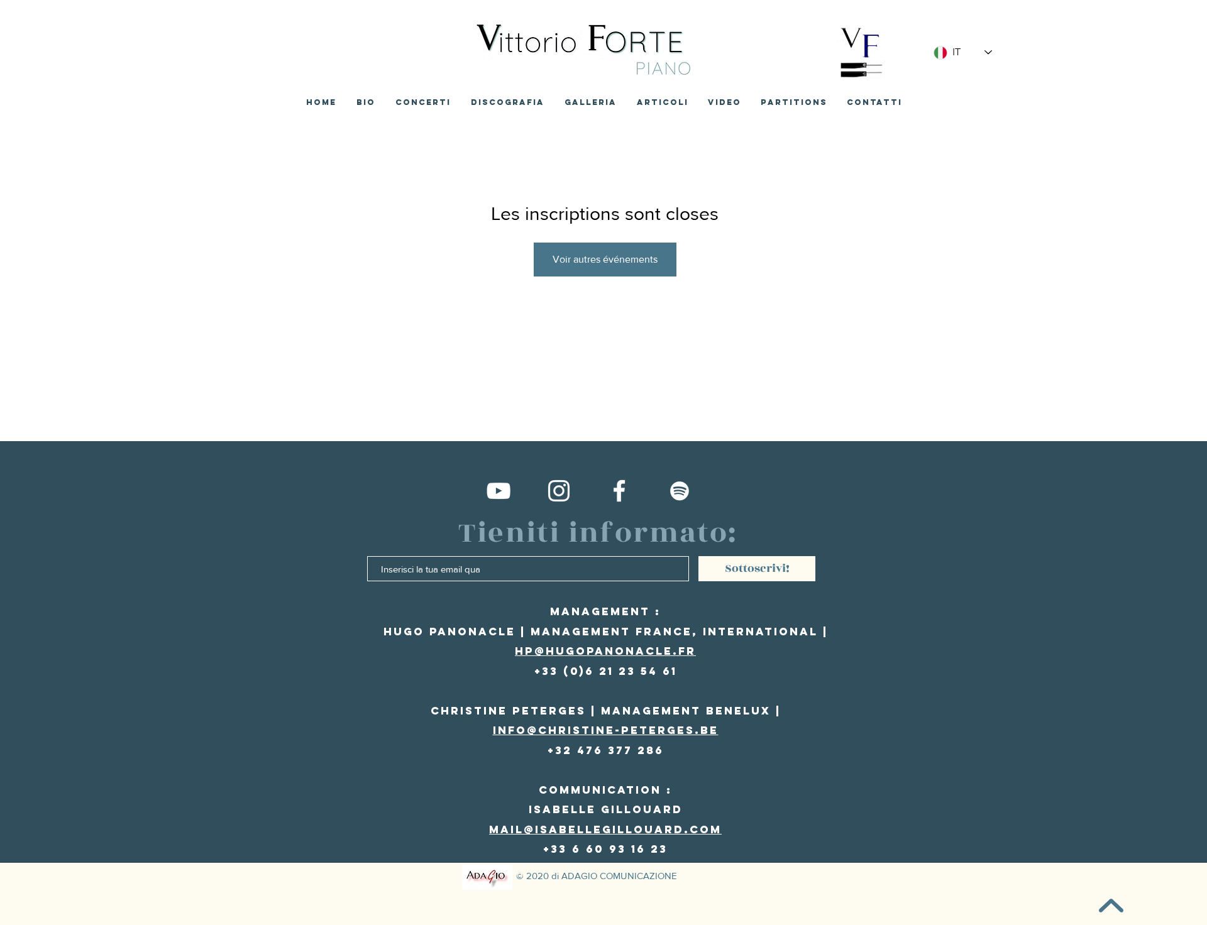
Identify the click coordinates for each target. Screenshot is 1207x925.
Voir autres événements (605, 259)
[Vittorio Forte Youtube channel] (498, 490)
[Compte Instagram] (558, 490)
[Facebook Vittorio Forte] (619, 490)
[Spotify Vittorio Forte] (679, 490)
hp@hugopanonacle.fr (605, 651)
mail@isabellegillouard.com (605, 829)
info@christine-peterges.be (606, 730)
